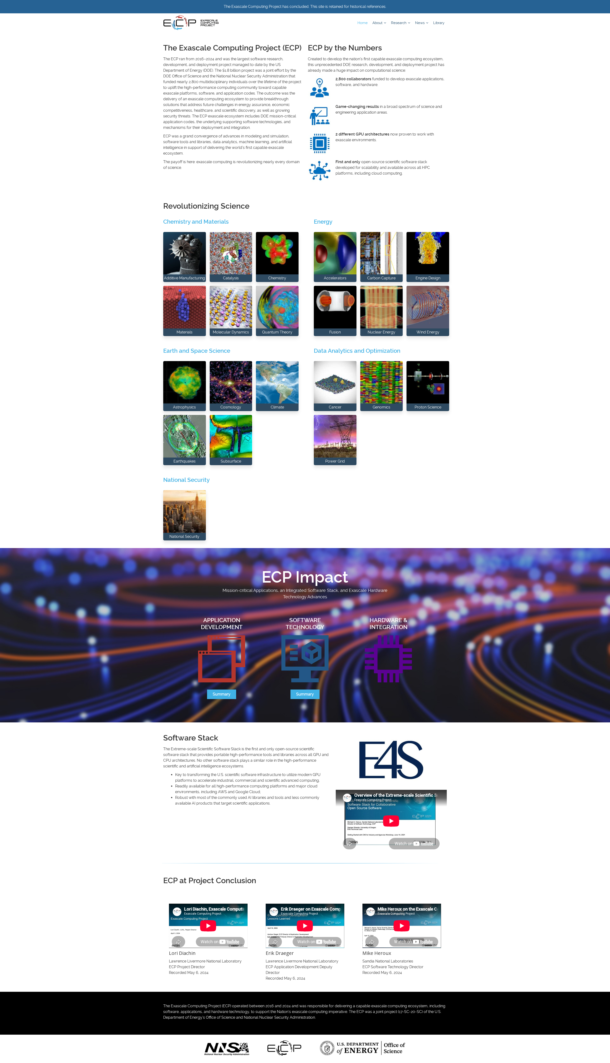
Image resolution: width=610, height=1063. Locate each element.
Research (399, 23)
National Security (186, 480)
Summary (221, 694)
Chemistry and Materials (196, 221)
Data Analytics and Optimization (357, 351)
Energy (323, 221)
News (420, 23)
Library (438, 23)
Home (362, 23)
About (377, 23)
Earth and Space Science (196, 351)
